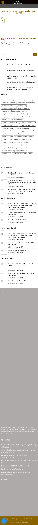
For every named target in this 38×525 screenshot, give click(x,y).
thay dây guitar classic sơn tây (26, 131)
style (29, 116)
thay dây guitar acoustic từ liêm (10, 125)
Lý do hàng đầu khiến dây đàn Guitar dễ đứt (20, 70)
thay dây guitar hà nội (7, 136)
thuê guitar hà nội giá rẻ (24, 148)
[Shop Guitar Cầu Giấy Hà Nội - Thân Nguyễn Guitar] (18, 2)
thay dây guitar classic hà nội (9, 131)
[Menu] (3, 2)
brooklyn (4, 100)
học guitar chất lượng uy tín (9, 105)
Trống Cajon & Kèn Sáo (21, 520)
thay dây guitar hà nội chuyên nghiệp (24, 136)
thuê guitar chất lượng (27, 139)
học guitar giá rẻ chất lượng (9, 108)
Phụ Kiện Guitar (8, 520)
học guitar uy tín (6, 116)
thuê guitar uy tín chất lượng (19, 153)
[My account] (33, 2)
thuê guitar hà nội (16, 145)
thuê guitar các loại (23, 142)
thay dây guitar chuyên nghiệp (27, 125)
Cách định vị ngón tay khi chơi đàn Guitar (20, 65)
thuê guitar (17, 139)
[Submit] (35, 54)
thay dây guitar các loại (8, 133)
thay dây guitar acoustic (17, 119)
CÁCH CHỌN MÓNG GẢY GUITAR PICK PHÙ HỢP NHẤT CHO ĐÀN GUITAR (21, 88)
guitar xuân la (16, 100)
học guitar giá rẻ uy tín (23, 108)
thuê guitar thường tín (21, 150)
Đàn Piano (22, 518)
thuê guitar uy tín (6, 153)
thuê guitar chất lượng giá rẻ (9, 142)
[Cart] (36, 2)
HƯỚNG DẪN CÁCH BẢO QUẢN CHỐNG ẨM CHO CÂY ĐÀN (21, 77)
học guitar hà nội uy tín (21, 114)
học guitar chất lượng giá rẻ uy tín (26, 102)
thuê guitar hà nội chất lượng (9, 148)
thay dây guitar (5, 119)
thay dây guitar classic (23, 128)
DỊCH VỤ (32, 520)
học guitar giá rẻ (22, 105)
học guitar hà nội (6, 111)
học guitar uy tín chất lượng (19, 116)
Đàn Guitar (29, 518)
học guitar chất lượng (27, 100)
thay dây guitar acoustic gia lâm (10, 122)
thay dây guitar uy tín (7, 139)
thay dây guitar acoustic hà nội (28, 122)
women (30, 153)
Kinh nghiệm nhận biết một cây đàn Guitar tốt (21, 82)
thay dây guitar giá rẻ (20, 133)
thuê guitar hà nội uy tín (8, 150)
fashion (10, 100)
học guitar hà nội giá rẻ (8, 114)
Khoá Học (15, 518)
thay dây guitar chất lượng (8, 128)
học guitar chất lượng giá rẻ (9, 102)
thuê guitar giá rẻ (6, 145)
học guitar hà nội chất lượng (19, 111)
